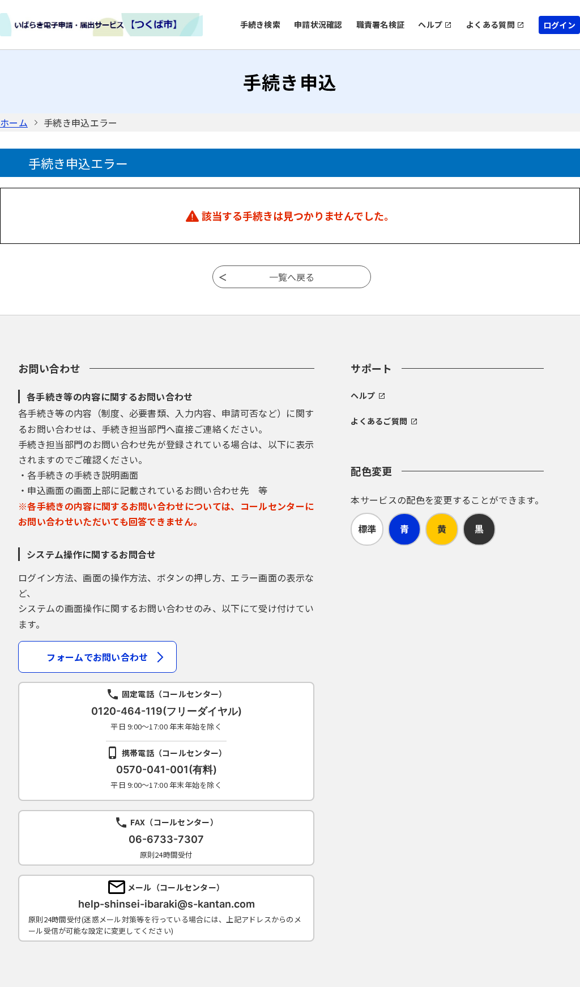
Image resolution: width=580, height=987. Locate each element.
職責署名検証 (380, 24)
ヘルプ (430, 24)
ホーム (14, 122)
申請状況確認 (318, 24)
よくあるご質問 (379, 421)
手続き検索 (260, 24)
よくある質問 (490, 24)
